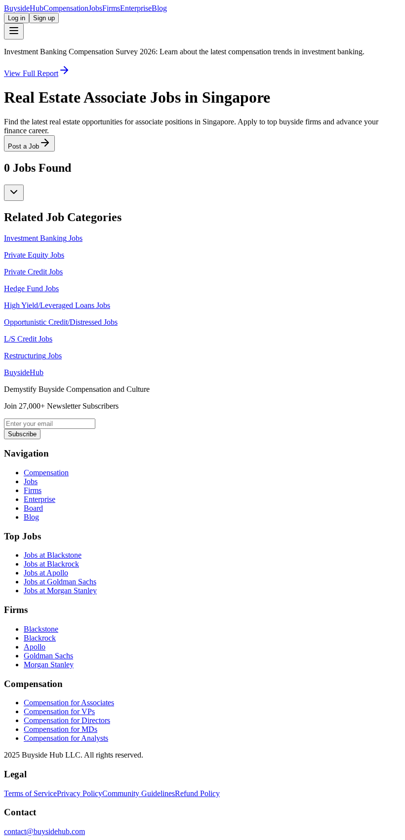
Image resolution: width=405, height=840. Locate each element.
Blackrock (40, 638)
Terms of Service (30, 793)
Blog (159, 8)
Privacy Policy (79, 793)
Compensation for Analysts (66, 738)
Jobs (95, 8)
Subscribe (22, 434)
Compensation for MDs (60, 729)
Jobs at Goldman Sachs (60, 581)
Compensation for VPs (59, 711)
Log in (16, 18)
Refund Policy (197, 793)
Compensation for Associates (69, 702)
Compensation (65, 8)
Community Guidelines (138, 793)
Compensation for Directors (67, 720)
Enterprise (136, 8)
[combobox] (14, 193)
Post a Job (23, 146)
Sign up (44, 18)
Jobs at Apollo (46, 573)
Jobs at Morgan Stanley (60, 590)
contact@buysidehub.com (44, 831)
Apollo (34, 647)
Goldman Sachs (48, 655)
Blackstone (41, 629)
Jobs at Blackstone (52, 555)
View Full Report (31, 73)
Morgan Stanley (49, 664)
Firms (111, 8)
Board (33, 508)
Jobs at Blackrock (51, 564)
